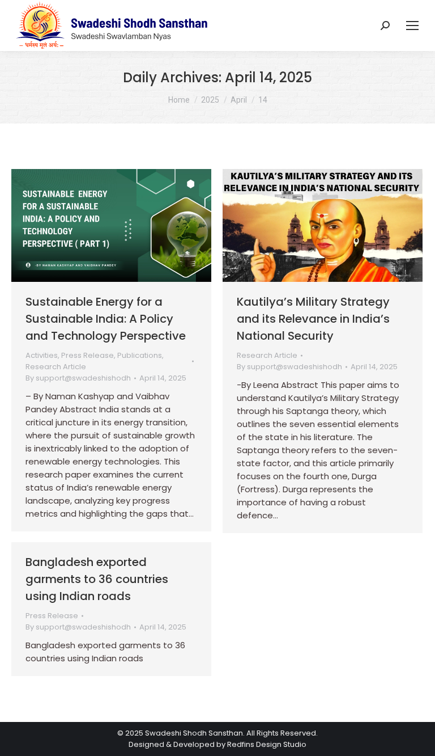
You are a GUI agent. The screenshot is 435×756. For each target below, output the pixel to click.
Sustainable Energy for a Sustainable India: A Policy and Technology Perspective (105, 319)
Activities (41, 355)
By (78, 378)
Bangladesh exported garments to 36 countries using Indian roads (96, 579)
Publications (139, 355)
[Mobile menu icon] (412, 25)
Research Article (55, 366)
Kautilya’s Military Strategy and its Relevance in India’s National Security (313, 319)
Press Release (87, 355)
